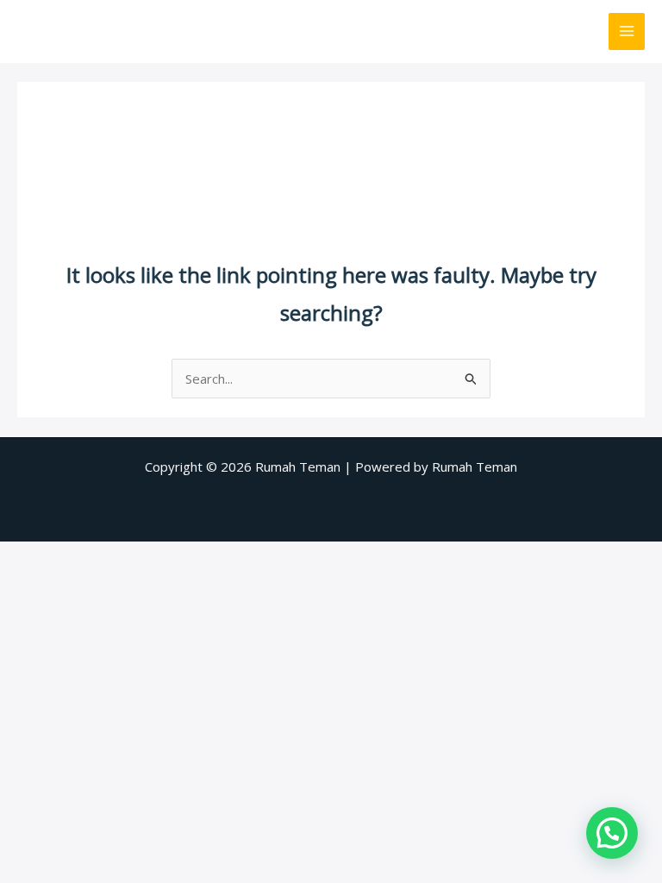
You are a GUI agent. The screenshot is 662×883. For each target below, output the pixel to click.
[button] (612, 833)
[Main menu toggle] (627, 31)
